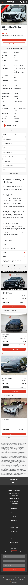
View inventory (14, 512)
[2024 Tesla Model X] (14, 365)
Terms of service (14, 542)
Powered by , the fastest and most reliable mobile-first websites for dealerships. (14, 578)
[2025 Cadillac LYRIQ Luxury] (14, 280)
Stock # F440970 (5, 377)
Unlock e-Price (15, 306)
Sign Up (14, 569)
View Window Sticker (11, 125)
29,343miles (23, 338)
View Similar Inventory (14, 43)
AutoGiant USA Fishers (7, 353)
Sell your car (14, 520)
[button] (21, 2)
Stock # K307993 (5, 292)
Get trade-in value (14, 527)
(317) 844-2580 (15, 495)
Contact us (14, 516)
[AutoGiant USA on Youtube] (15, 482)
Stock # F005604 (5, 419)
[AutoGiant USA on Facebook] (12, 482)
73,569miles (23, 380)
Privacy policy (14, 538)
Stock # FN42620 (5, 334)
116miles (24, 295)
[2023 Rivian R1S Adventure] (14, 408)
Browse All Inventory (14, 40)
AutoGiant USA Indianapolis (8, 310)
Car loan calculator (14, 535)
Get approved (14, 531)
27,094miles (23, 423)
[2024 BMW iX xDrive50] (14, 323)
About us (14, 524)
